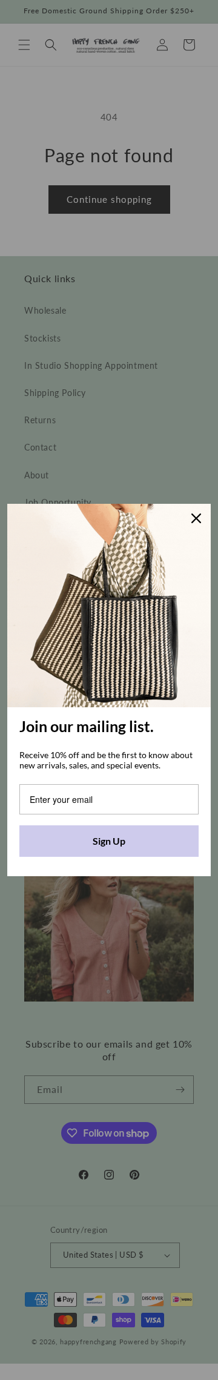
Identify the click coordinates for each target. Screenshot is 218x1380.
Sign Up (109, 841)
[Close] (196, 518)
